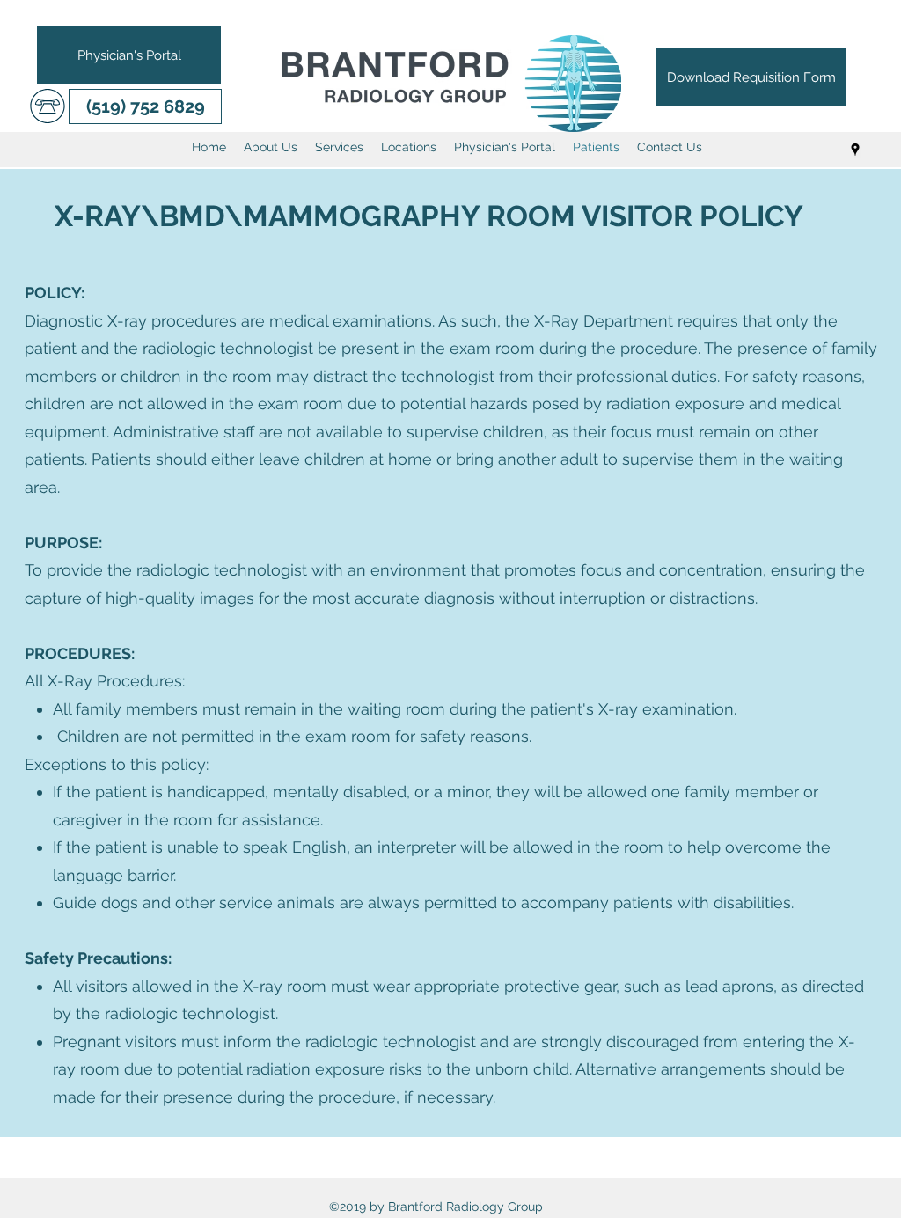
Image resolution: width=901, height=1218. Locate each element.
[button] (145, 106)
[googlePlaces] (855, 149)
